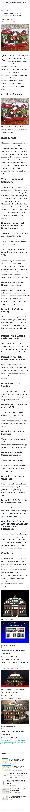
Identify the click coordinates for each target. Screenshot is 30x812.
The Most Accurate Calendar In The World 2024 (17, 796)
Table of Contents (12, 94)
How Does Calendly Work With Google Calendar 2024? (18, 759)
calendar (4, 10)
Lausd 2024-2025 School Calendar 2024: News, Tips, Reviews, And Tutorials (16, 782)
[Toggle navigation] (3, 6)
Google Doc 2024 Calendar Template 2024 (18, 789)
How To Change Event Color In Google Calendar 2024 (18, 774)
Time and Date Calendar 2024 (8, 810)
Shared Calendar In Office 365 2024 (18, 767)
